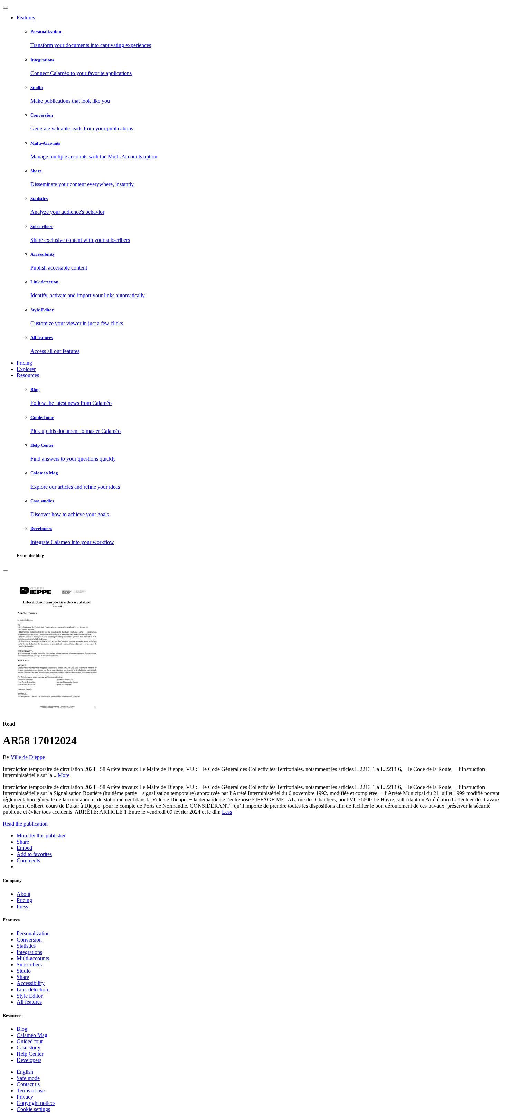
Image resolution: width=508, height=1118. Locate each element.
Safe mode (28, 1078)
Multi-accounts (33, 958)
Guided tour (30, 1041)
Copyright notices (36, 1103)
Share (23, 977)
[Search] (5, 571)
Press (22, 906)
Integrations (29, 952)
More (63, 775)
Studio (24, 971)
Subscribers (29, 964)
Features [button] (26, 17)
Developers (29, 1060)
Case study (28, 1048)
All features (29, 1002)
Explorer (26, 369)
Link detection (32, 989)
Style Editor (30, 996)
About (23, 894)
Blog (22, 1029)
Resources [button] (28, 375)
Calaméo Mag (32, 1035)
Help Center (30, 1054)
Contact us (28, 1084)
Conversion (29, 940)
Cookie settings (33, 1109)
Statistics (26, 946)
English (25, 1072)
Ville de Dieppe (28, 757)
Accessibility (31, 983)
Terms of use (31, 1090)
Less (227, 812)
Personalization (33, 933)
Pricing (24, 363)
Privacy (25, 1097)
